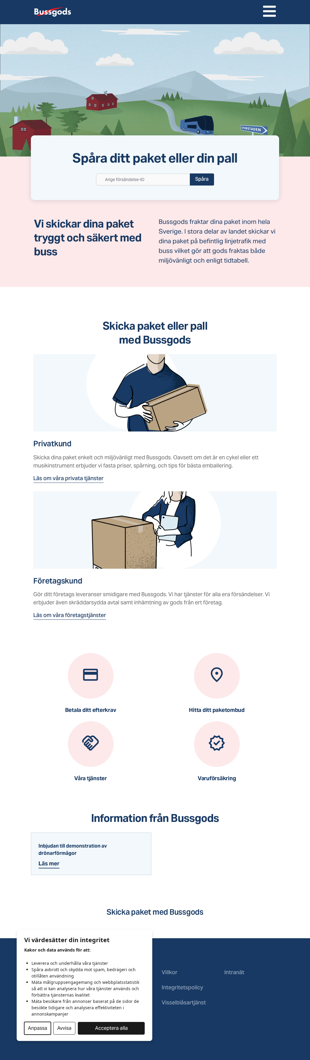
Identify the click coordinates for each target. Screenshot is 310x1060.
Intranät (234, 973)
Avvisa (64, 1028)
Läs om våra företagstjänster (69, 616)
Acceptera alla (111, 1028)
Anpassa (37, 1028)
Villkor (169, 973)
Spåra (202, 179)
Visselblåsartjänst (184, 1003)
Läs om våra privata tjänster (68, 479)
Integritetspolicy (182, 988)
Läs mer (48, 863)
